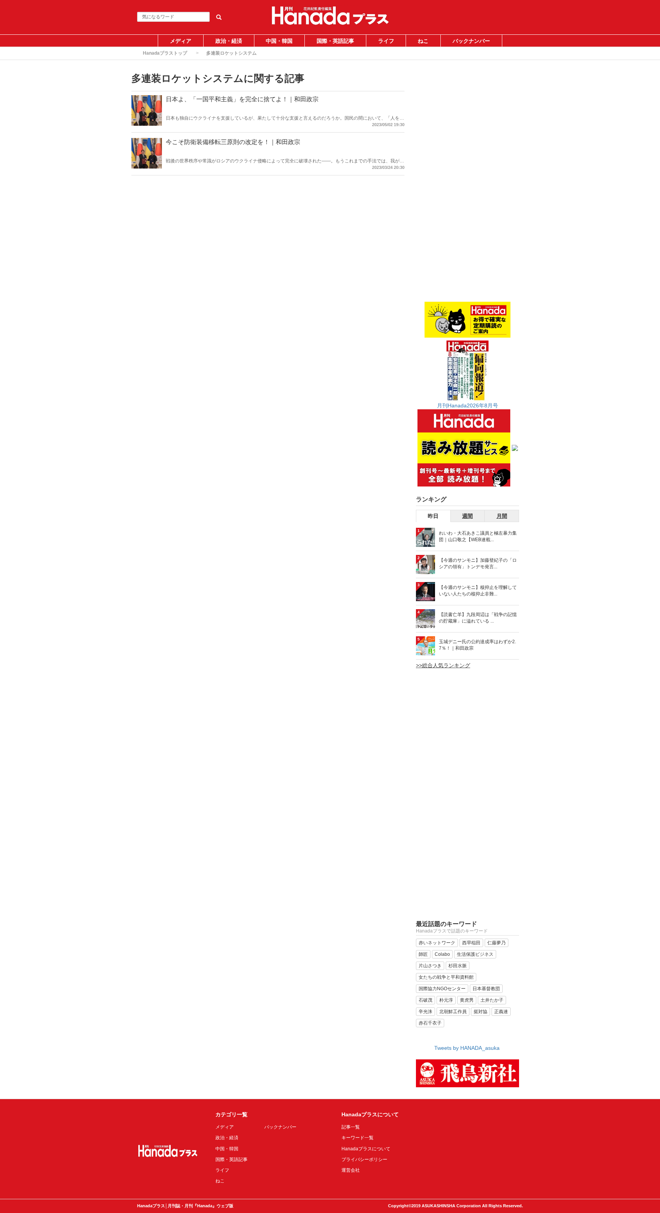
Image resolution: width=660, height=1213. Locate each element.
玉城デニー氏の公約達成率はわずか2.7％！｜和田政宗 (477, 645)
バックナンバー (471, 41)
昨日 (433, 516)
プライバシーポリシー (364, 1159)
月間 (502, 516)
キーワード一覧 (357, 1137)
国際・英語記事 (335, 41)
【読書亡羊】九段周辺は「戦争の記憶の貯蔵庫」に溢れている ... (478, 618)
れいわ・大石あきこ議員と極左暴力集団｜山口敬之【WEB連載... (478, 536)
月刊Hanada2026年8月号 (467, 405)
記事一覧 (350, 1127)
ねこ (423, 41)
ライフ (386, 41)
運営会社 (350, 1170)
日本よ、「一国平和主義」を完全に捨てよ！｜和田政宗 (242, 99)
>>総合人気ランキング (443, 665)
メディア (180, 41)
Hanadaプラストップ (165, 53)
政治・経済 (228, 41)
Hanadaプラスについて (365, 1148)
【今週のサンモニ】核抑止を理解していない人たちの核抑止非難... (478, 591)
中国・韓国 (279, 41)
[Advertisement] (467, 186)
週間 (467, 516)
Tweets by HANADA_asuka (467, 1048)
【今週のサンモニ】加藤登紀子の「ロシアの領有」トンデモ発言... (478, 563)
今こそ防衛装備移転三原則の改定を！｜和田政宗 (233, 142)
